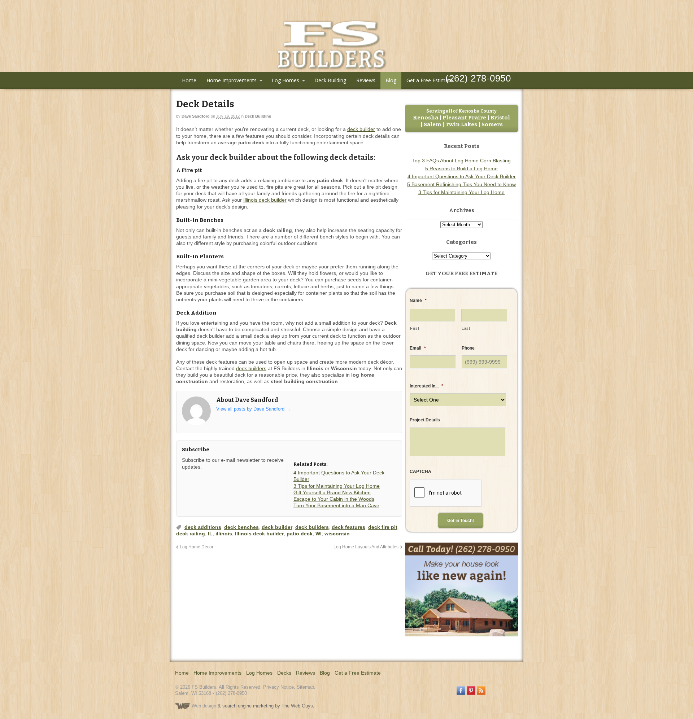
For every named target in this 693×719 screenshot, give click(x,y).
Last (466, 328)
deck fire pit (382, 527)
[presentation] (446, 493)
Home (189, 80)
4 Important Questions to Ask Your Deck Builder (461, 176)
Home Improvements (231, 80)
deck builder (361, 129)
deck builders (251, 368)
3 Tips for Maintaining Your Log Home (461, 192)
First (414, 328)
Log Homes (285, 80)
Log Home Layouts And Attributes (366, 546)
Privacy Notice (278, 687)
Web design (204, 706)
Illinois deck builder (265, 200)
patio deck (300, 533)
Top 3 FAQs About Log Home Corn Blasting (461, 160)
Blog (390, 80)
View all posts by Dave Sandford (253, 409)
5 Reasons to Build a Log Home (461, 168)
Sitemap (305, 687)
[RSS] (187, 480)
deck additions (202, 527)
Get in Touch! (460, 520)
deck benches (241, 527)
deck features (348, 527)
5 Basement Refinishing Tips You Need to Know (461, 184)
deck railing (190, 533)
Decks (284, 673)
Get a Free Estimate (429, 80)
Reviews (365, 80)
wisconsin (337, 533)
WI (318, 533)
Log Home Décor (196, 546)
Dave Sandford (196, 116)
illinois (223, 533)
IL (210, 533)
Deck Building (330, 80)
